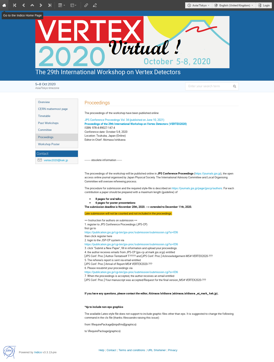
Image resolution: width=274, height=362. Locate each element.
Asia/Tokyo (199, 5)
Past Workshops (48, 123)
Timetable (44, 116)
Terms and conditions (132, 350)
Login (266, 5)
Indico (38, 352)
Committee (45, 130)
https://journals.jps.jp (207, 173)
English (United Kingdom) (234, 5)
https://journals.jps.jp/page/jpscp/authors (197, 188)
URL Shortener (156, 350)
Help (101, 350)
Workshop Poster (49, 144)
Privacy (172, 350)
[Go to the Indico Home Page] (4, 5)
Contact (111, 350)
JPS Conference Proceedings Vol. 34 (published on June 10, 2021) (124, 120)
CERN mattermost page (53, 109)
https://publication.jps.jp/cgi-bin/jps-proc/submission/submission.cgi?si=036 (131, 232)
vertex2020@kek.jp (56, 160)
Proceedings (46, 137)
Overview (44, 102)
